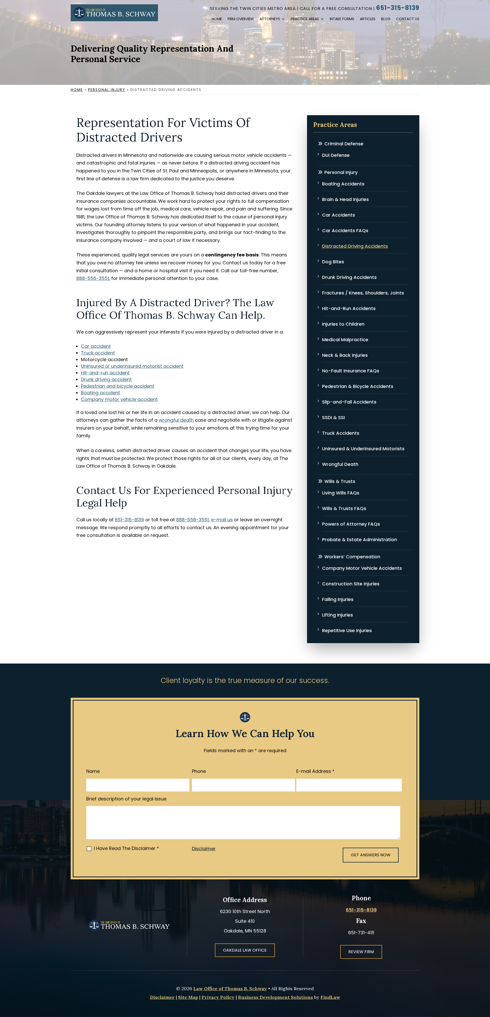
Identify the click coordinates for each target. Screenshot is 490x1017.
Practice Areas (305, 19)
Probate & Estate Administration (359, 539)
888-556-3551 (92, 278)
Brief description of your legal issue (126, 799)
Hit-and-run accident (105, 373)
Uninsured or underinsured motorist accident (132, 366)
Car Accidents (338, 215)
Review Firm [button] (361, 952)
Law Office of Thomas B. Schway (230, 988)
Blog (385, 19)
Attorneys (270, 19)
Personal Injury (341, 172)
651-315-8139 (397, 8)
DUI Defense (336, 155)
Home (217, 19)
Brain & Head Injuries (345, 199)
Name (93, 771)
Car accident (96, 346)
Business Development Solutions (275, 997)
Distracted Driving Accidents (355, 246)
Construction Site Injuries (350, 584)
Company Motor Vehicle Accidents (362, 568)
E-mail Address (315, 771)
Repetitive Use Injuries (347, 630)
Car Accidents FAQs (345, 230)
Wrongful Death (340, 464)
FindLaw (330, 997)
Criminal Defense (343, 143)
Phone (199, 771)
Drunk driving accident (106, 379)
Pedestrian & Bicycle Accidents (357, 386)
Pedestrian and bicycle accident (117, 386)
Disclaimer (204, 848)
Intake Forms (342, 19)
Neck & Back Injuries (345, 355)
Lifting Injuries (337, 615)
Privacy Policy (218, 997)
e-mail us (222, 519)
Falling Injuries (337, 599)
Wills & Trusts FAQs (344, 508)
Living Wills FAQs (340, 493)
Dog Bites (333, 261)
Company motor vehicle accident (119, 399)
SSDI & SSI (333, 417)
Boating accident (100, 392)
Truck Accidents (340, 433)
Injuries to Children (343, 324)
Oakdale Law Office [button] (245, 950)
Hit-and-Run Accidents (349, 308)
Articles (367, 19)
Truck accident (98, 353)
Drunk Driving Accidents (349, 277)
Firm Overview (241, 19)
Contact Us (407, 19)
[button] (479, 979)
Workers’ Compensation (352, 556)
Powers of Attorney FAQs (351, 524)
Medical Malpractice (345, 339)
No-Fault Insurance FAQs (350, 371)
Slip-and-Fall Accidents (349, 402)
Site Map (188, 997)
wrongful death (176, 420)
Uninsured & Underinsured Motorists (363, 448)
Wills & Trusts (339, 481)
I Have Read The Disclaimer (126, 848)
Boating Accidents (343, 184)
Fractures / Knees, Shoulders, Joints (363, 293)
